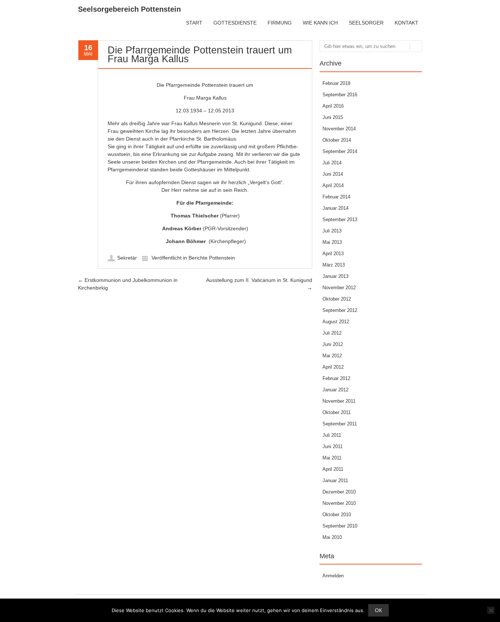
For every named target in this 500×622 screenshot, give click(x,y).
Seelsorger (366, 23)
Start (194, 23)
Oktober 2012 (336, 299)
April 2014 (333, 185)
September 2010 (339, 526)
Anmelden (333, 575)
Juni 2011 (332, 446)
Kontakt (406, 23)
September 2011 (339, 424)
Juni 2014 (332, 174)
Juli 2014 (332, 162)
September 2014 (339, 151)
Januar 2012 (335, 389)
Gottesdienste (235, 23)
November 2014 (339, 128)
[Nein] (491, 610)
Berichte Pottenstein (212, 258)
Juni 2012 (332, 344)
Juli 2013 (332, 231)
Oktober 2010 (336, 514)
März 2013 (333, 265)
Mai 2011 (332, 458)
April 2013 (333, 253)
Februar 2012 (336, 378)
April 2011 (332, 469)
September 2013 (339, 219)
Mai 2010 (332, 537)
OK (378, 610)
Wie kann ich (320, 23)
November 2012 (339, 287)
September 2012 (339, 310)
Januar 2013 (335, 276)
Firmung (280, 23)
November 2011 (338, 401)
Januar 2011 (335, 480)
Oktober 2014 (336, 140)
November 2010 (339, 503)
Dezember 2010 (339, 492)
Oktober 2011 (336, 412)
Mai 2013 (332, 242)
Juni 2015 (332, 117)
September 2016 (339, 94)
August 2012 (335, 321)
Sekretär (127, 258)
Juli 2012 (332, 333)
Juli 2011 (331, 435)
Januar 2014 (335, 208)
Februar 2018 (336, 83)
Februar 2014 (336, 197)
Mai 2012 (332, 355)
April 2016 (333, 106)
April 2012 (333, 367)
